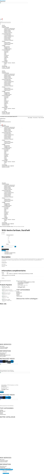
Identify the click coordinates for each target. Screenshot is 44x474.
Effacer (7, 244)
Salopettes (6, 57)
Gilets (5, 53)
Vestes (5, 59)
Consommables (5, 61)
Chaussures (6, 52)
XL (10, 275)
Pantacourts (6, 55)
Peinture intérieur (7, 38)
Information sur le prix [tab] (8, 253)
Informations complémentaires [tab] (10, 252)
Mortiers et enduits (7, 31)
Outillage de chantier (7, 48)
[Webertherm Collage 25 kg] (6, 299)
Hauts (5, 54)
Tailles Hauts (4, 236)
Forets (5, 63)
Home (1, 226)
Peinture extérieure (7, 37)
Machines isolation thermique (9, 29)
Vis (4, 110)
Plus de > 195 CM (30, 273)
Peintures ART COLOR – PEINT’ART (8, 223)
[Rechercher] (0, 24)
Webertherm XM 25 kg (6, 287)
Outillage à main (7, 47)
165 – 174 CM (9, 273)
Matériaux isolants (7, 30)
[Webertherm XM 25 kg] (5, 286)
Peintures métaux (7, 39)
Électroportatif (7, 46)
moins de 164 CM (24, 273)
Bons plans (4, 26)
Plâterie (3, 140)
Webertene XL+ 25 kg (6, 294)
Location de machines (6, 68)
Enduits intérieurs (7, 42)
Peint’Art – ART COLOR (6, 67)
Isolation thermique (5, 27)
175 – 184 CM (13, 273)
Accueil (3, 25)
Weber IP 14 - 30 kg (5, 297)
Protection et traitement (8, 40)
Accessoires (6, 51)
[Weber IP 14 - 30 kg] (4, 296)
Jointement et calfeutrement (9, 28)
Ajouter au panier (5, 249)
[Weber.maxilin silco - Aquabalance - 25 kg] (7, 289)
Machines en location (5, 167)
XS (7, 275)
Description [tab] (7, 251)
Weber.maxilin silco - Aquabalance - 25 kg (9, 290)
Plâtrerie (3, 41)
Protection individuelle (6, 95)
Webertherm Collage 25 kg (6, 300)
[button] (22, 69)
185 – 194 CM (18, 273)
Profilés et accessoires (8, 32)
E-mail (1, 390)
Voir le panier (2, 469)
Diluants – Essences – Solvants (9, 62)
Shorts (5, 58)
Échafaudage (4, 66)
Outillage (3, 45)
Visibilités (6, 60)
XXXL (14, 275)
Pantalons (6, 56)
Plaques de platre (7, 44)
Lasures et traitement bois (9, 81)
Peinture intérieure (7, 194)
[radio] (11, 236)
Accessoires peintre (7, 34)
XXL (12, 275)
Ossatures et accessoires (8, 43)
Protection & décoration (6, 33)
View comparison (6, 473)
